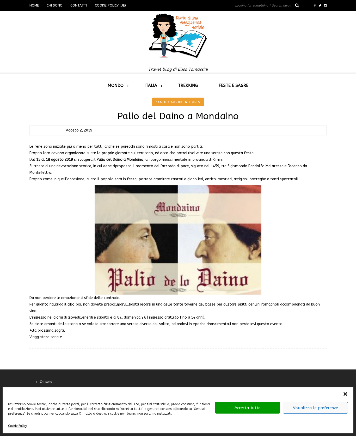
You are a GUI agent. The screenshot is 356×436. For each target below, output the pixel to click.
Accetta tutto (248, 407)
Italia (150, 85)
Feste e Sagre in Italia (178, 102)
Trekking (188, 85)
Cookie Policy (17, 426)
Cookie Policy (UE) (110, 5)
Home (34, 5)
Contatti (78, 5)
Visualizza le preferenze (315, 407)
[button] (345, 394)
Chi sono (55, 5)
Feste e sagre (233, 85)
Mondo (116, 85)
